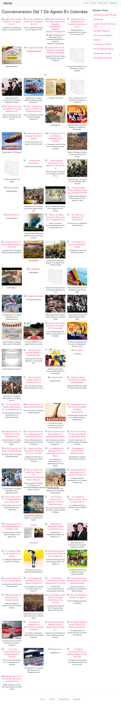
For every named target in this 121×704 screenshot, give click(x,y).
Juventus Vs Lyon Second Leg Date (105, 25)
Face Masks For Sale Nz (103, 58)
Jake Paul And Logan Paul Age (105, 15)
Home (7, 3)
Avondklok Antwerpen (102, 31)
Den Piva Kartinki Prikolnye (104, 49)
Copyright (113, 3)
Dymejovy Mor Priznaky (102, 53)
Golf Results (98, 19)
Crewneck (97, 40)
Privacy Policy (103, 3)
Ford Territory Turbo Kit (102, 44)
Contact (93, 3)
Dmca (86, 3)
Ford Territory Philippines (103, 35)
